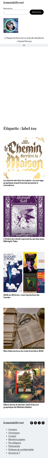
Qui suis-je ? (14, 453)
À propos (12, 429)
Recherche (7, 8)
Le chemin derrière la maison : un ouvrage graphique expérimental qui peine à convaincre (23, 182)
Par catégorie (14, 442)
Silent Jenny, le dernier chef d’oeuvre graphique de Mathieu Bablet (21, 406)
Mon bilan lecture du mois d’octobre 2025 (23, 351)
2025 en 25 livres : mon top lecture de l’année (21, 296)
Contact (12, 436)
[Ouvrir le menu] (24, 45)
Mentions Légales (16, 439)
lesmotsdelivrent (13, 2)
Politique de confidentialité (21, 449)
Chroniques (14, 433)
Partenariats (14, 446)
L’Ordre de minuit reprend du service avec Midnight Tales (23, 240)
